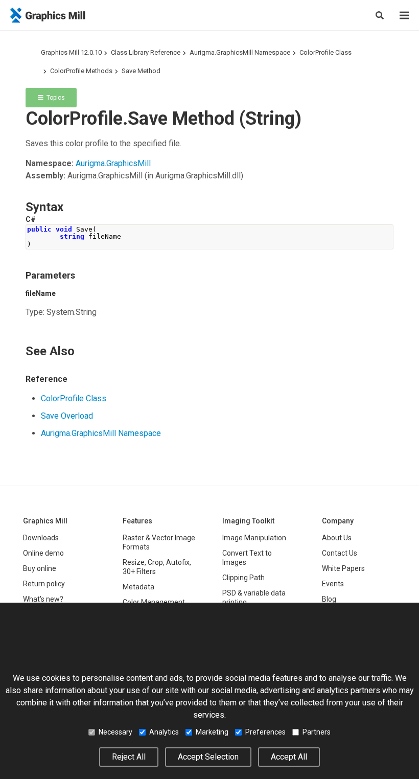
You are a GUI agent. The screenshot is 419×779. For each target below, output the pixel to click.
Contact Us (339, 553)
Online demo (43, 553)
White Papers (343, 568)
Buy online (39, 568)
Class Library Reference (145, 52)
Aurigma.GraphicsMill (113, 163)
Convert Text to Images (247, 557)
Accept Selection (208, 757)
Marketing (212, 732)
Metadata (138, 587)
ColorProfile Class (325, 52)
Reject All (129, 757)
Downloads (41, 538)
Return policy (44, 584)
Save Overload (67, 416)
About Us (337, 538)
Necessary (115, 732)
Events (333, 584)
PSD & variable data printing (254, 597)
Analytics (164, 732)
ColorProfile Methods (81, 71)
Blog (329, 599)
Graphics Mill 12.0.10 (71, 52)
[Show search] (379, 15)
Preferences (265, 732)
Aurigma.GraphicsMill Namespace (240, 52)
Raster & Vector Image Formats (159, 542)
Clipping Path (243, 578)
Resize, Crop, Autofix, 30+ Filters (157, 567)
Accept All (289, 757)
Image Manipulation (254, 538)
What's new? (43, 599)
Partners (316, 732)
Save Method (141, 71)
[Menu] (404, 15)
